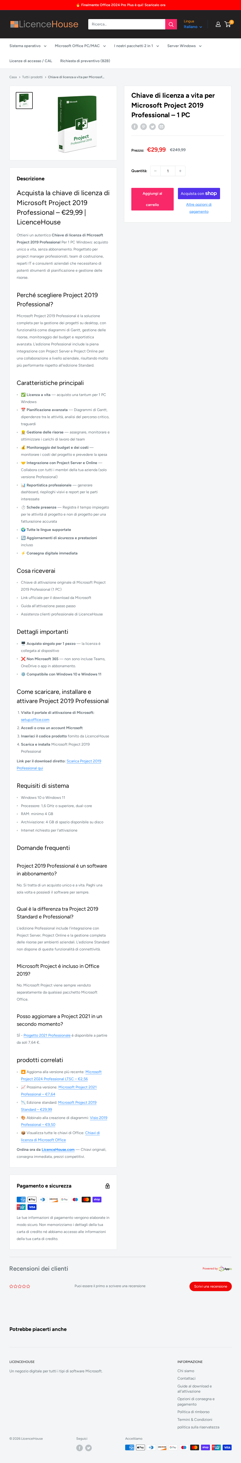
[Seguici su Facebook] (79, 1448)
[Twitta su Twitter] (152, 126)
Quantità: (139, 171)
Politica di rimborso (193, 1412)
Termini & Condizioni (194, 1419)
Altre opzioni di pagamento (199, 208)
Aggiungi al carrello (152, 199)
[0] (228, 24)
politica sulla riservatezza (198, 1427)
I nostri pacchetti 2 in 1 (134, 46)
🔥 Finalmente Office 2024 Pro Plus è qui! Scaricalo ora (120, 5)
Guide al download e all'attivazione (194, 1389)
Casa (13, 77)
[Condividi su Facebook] (134, 126)
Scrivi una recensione (210, 1286)
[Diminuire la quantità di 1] (155, 171)
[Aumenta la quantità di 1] (180, 171)
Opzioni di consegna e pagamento (196, 1401)
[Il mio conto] (218, 24)
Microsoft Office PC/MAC (78, 46)
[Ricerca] (171, 24)
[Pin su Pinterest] (143, 126)
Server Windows (182, 46)
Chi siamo (185, 1371)
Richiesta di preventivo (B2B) (85, 61)
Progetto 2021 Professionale (47, 1035)
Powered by (210, 1268)
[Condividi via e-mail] (161, 126)
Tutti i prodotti (32, 77)
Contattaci (186, 1378)
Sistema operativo (25, 46)
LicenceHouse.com (58, 1149)
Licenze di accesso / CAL (30, 61)
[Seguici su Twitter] (88, 1448)
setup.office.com (35, 719)
